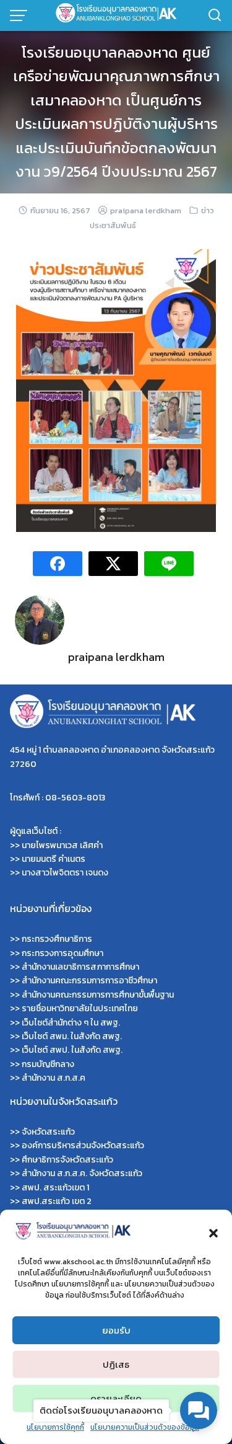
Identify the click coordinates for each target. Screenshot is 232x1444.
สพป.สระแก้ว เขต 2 (57, 1201)
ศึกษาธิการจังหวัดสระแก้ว (67, 1159)
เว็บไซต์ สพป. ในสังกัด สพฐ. (72, 1049)
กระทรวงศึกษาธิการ (57, 939)
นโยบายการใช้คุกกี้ (55, 1427)
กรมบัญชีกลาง (48, 1064)
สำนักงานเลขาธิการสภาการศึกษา (80, 966)
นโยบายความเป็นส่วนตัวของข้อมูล (144, 1427)
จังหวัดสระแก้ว (48, 1131)
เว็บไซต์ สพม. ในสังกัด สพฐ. (72, 1036)
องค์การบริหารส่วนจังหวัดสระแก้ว (83, 1145)
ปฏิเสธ (116, 1364)
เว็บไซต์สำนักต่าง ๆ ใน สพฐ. (71, 1022)
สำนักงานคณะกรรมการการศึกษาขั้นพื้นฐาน (98, 994)
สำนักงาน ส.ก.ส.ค (53, 1077)
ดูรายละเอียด (116, 1398)
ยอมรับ (116, 1330)
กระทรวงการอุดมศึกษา (62, 953)
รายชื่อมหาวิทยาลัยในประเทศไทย (80, 1008)
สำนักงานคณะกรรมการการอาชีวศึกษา (89, 980)
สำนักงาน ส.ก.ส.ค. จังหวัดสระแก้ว (82, 1173)
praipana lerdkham (145, 210)
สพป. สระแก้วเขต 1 (55, 1187)
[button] (213, 1231)
